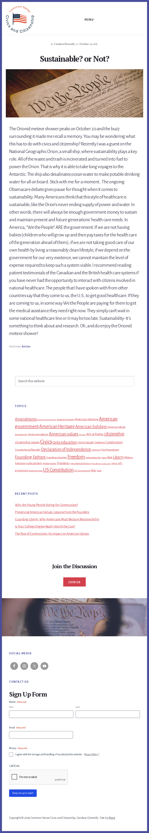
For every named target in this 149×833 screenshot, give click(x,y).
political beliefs (34, 463)
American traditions (38, 434)
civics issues (85, 442)
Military (128, 457)
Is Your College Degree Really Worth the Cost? (45, 526)
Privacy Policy (91, 754)
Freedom (76, 456)
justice (104, 457)
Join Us (74, 582)
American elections (86, 419)
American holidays (91, 426)
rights (114, 463)
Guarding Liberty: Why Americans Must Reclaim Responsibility (57, 519)
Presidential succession (101, 463)
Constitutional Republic (27, 449)
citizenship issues (27, 442)
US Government (82, 470)
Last (78, 707)
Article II (82, 435)
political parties (50, 463)
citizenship (114, 433)
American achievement (46, 420)
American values (63, 434)
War (93, 470)
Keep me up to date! (22, 793)
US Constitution (58, 469)
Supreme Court (35, 470)
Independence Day (93, 457)
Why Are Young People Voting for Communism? (46, 505)
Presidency (63, 463)
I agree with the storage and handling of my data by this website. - (57, 754)
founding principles (56, 457)
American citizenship (65, 419)
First (11, 707)
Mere (112, 817)
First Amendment (110, 449)
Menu (89, 19)
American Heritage (57, 426)
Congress (99, 442)
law (109, 457)
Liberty (118, 457)
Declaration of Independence (66, 449)
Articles (26, 346)
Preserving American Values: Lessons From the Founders (52, 512)
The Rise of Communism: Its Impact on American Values (52, 534)
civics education (64, 442)
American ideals (116, 427)
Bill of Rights (95, 434)
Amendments (26, 419)
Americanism (21, 434)
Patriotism (20, 463)
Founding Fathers (30, 457)
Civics (46, 442)
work (99, 470)
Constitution (114, 442)
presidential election (80, 463)
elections (96, 450)
